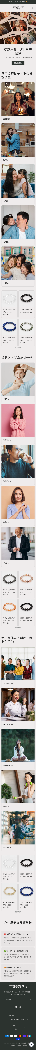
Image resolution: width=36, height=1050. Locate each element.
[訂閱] (30, 1000)
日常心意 (7, 283)
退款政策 (25, 1046)
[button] (4, 8)
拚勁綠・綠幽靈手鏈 (26, 338)
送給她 (6, 440)
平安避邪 (7, 766)
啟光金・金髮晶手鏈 (9, 902)
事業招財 (7, 725)
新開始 (6, 848)
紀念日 (6, 160)
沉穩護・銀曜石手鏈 (26, 309)
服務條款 (19, 1046)
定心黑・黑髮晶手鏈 (9, 590)
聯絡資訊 (13, 1046)
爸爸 (5, 563)
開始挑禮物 (18, 63)
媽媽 (5, 522)
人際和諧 (7, 683)
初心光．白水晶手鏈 (9, 309)
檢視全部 (18, 347)
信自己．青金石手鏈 (9, 338)
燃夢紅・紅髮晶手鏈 (26, 590)
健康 (5, 807)
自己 (5, 399)
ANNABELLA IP (12, 1043)
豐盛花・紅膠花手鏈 (9, 618)
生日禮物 (7, 119)
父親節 (6, 242)
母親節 (6, 201)
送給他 (6, 481)
